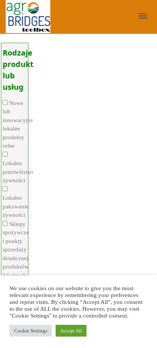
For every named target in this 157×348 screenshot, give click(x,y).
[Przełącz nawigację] (143, 16)
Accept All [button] (71, 331)
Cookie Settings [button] (30, 331)
